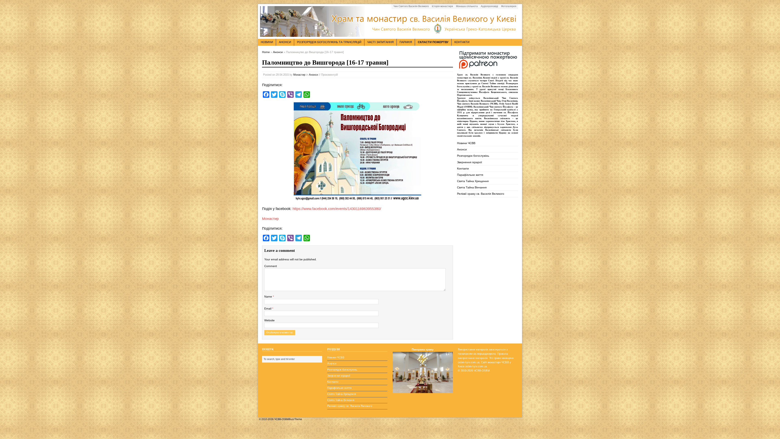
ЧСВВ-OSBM (482, 370)
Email (268, 308)
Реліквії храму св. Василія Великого (480, 193)
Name (268, 296)
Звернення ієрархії (469, 162)
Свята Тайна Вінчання (472, 187)
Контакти (461, 42)
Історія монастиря (442, 6)
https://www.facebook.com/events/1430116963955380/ (336, 209)
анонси (285, 42)
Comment (270, 266)
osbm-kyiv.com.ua (468, 362)
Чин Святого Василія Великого (411, 6)
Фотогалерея (508, 6)
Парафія (406, 42)
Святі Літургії (495, 80)
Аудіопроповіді (489, 6)
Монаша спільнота (467, 6)
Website (269, 320)
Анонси (313, 74)
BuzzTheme (295, 419)
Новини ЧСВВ (466, 143)
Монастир (299, 74)
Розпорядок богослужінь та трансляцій (329, 42)
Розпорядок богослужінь (473, 155)
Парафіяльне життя (470, 174)
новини (267, 42)
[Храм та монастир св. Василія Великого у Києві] (390, 34)
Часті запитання (380, 42)
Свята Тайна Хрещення (473, 181)
